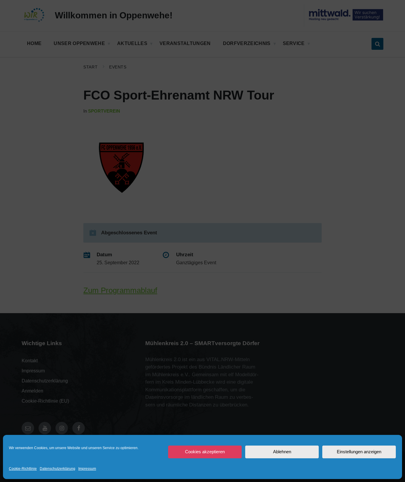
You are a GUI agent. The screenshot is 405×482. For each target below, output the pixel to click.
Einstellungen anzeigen (359, 451)
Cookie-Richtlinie (23, 469)
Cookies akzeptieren (205, 451)
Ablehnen (282, 451)
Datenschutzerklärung (57, 469)
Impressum (87, 469)
